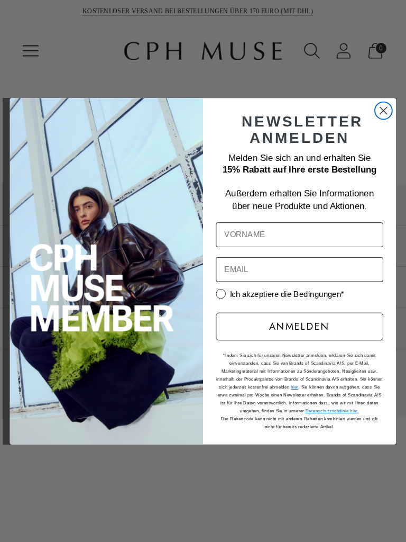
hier (294, 386)
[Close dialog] (383, 110)
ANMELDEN (299, 326)
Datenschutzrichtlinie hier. (332, 410)
